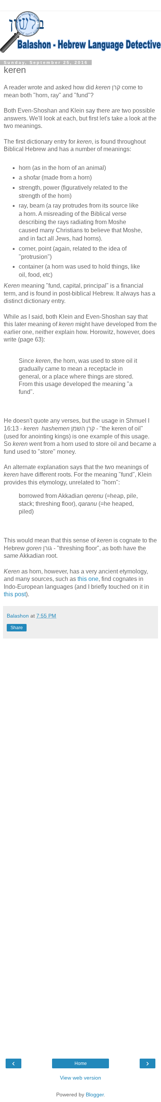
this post (15, 594)
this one (88, 579)
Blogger (95, 1095)
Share (16, 627)
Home (81, 1063)
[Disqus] (80, 743)
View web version (80, 1078)
